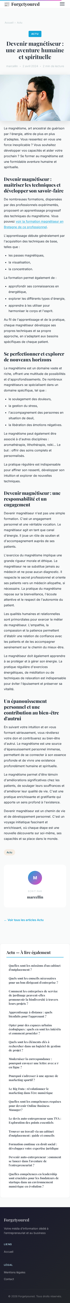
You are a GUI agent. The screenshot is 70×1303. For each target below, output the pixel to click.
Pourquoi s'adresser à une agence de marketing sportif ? (33, 1078)
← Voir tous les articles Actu (24, 920)
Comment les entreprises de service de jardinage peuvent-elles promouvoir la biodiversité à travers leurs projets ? (33, 997)
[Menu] (62, 4)
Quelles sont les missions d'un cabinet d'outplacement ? (34, 968)
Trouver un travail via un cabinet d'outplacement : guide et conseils (31, 1133)
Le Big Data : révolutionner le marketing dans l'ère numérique (31, 1091)
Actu (19, 22)
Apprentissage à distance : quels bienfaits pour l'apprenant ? (30, 1014)
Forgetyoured (22, 4)
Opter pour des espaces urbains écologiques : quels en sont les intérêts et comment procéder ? (35, 1029)
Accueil (9, 22)
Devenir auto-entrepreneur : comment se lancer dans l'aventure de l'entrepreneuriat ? (35, 1161)
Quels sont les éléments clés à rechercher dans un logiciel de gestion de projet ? (34, 1046)
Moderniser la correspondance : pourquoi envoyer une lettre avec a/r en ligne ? (34, 1063)
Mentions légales (14, 1272)
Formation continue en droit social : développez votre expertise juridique (34, 1146)
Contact (9, 1279)
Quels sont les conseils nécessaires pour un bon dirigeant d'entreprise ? (33, 980)
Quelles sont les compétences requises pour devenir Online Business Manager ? (35, 1106)
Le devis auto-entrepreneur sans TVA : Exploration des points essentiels (35, 1120)
